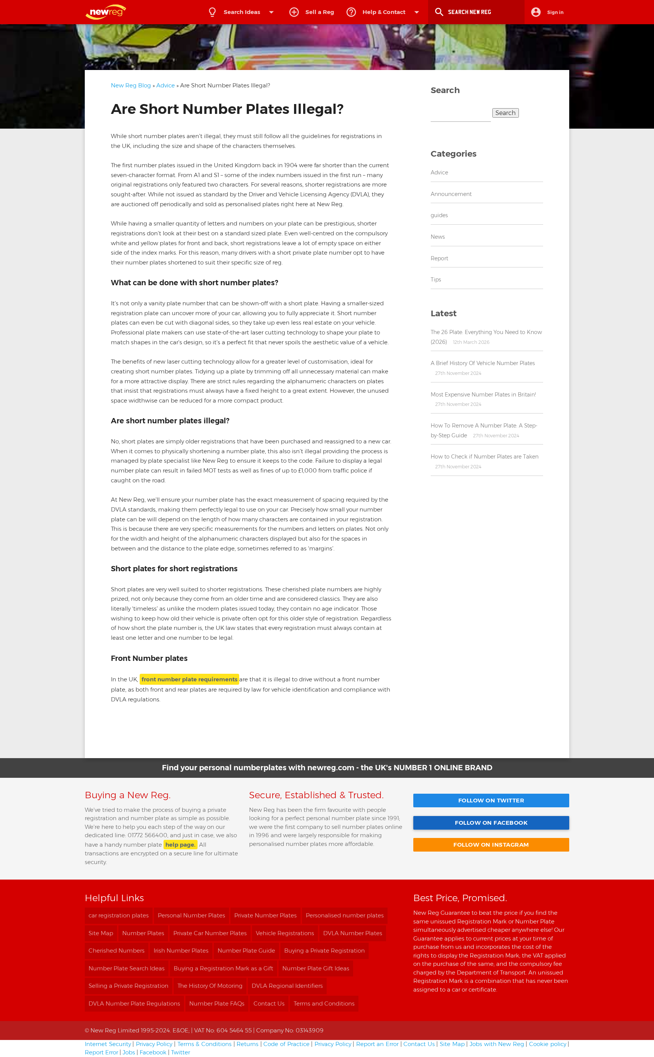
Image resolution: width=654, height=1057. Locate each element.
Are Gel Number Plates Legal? (156, 745)
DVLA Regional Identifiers (287, 985)
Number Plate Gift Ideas (315, 968)
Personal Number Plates (191, 915)
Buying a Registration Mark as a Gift (223, 968)
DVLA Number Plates (352, 933)
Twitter (180, 1052)
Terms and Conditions (324, 1003)
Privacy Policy (154, 1044)
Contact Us (269, 1003)
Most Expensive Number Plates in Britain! (483, 395)
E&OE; (181, 1030)
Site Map (101, 933)
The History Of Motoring (210, 985)
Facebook (153, 1052)
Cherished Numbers (117, 950)
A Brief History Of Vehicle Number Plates (483, 363)
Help (384, 12)
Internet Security (108, 1044)
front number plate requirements (189, 679)
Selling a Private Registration (128, 985)
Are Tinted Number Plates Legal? (251, 745)
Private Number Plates (265, 915)
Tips (436, 280)
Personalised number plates (345, 915)
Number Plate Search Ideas (127, 968)
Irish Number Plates (181, 950)
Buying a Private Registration (324, 950)
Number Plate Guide (246, 950)
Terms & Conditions (205, 1044)
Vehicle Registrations (285, 933)
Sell (319, 12)
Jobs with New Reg (497, 1044)
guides (439, 215)
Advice (165, 85)
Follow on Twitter (491, 800)
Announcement (451, 194)
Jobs (129, 1052)
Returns (247, 1044)
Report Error (101, 1052)
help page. (180, 844)
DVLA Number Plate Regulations (134, 1003)
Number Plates (143, 933)
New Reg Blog (131, 85)
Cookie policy (547, 1044)
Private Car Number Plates (210, 933)
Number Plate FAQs (216, 1003)
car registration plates (119, 915)
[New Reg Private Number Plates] (109, 12)
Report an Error (377, 1044)
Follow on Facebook (491, 822)
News (438, 237)
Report (439, 258)
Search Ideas (250, 12)
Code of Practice (286, 1044)
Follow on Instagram (491, 844)
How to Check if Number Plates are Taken (485, 457)
